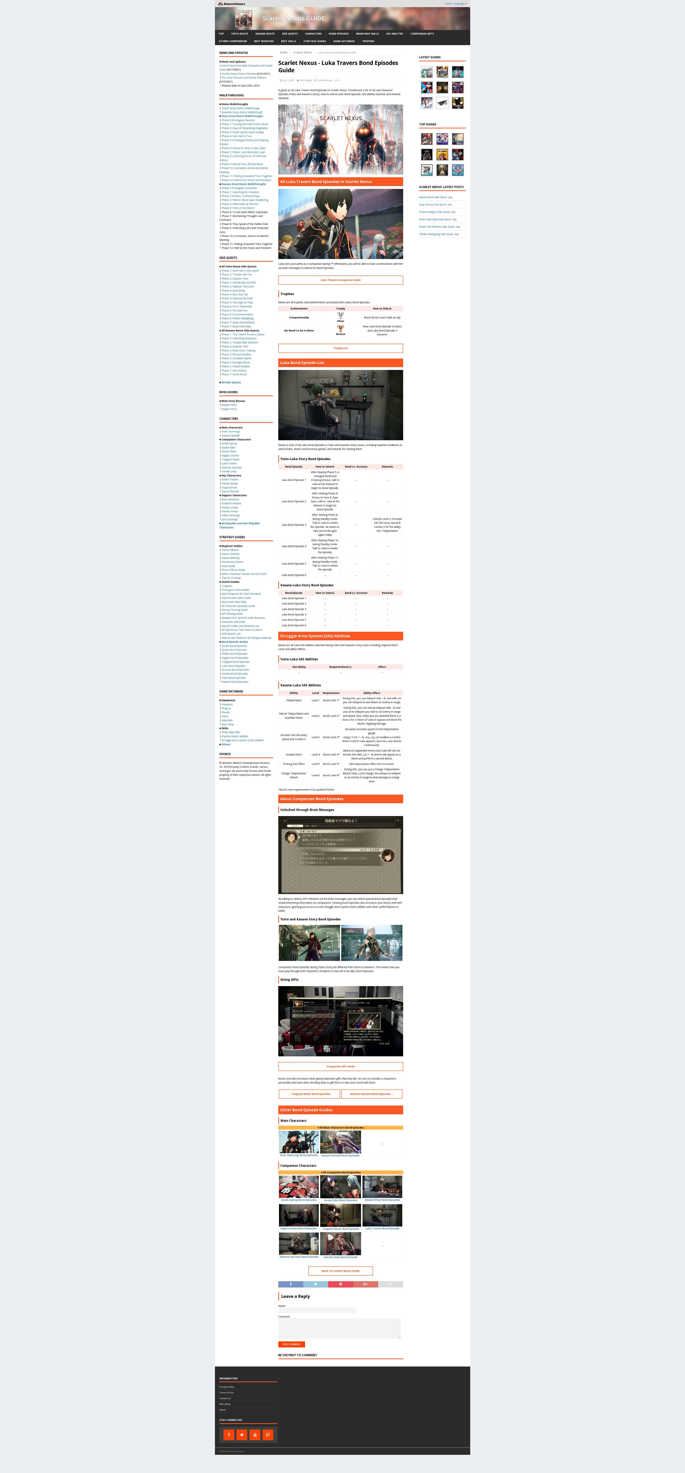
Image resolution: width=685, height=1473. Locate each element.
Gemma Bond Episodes (235, 669)
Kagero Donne (230, 455)
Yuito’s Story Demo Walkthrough (241, 108)
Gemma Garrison (232, 467)
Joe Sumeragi (229, 519)
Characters (313, 33)
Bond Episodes (339, 33)
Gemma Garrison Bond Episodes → (372, 1094)
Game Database (344, 41)
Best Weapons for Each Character (241, 593)
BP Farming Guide (232, 613)
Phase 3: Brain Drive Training (238, 350)
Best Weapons (264, 41)
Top (221, 33)
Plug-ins (226, 708)
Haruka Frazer (230, 511)
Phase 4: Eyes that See (235, 294)
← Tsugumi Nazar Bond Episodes (309, 1094)
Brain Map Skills (367, 33)
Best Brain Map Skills (234, 601)
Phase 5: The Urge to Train (237, 302)
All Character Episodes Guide (238, 606)
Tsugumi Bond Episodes (236, 661)
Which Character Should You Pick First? (244, 574)
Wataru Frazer (230, 507)
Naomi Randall (230, 491)
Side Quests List (231, 633)
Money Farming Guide (234, 609)
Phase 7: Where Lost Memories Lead (243, 152)
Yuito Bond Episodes (234, 677)
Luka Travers (229, 463)
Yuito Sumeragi (230, 431)
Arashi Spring (229, 443)
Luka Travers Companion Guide (341, 280)
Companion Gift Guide (341, 1066)
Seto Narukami (230, 499)
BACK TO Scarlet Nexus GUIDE (341, 1271)
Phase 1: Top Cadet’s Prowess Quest (243, 334)
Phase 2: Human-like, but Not (239, 282)
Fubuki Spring (229, 483)
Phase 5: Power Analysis (236, 366)
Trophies (368, 41)
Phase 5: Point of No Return (238, 208)
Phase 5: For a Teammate (237, 306)
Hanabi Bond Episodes (235, 673)
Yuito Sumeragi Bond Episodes (299, 1155)
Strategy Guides (314, 41)
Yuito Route (239, 33)
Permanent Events (232, 561)
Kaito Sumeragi (231, 515)
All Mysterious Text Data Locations (242, 629)
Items (225, 716)
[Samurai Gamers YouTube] (255, 1434)
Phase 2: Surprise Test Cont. (238, 286)
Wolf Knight (306, 80)
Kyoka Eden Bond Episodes (340, 1200)
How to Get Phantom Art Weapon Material (246, 637)
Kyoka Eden (228, 447)
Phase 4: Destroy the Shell (237, 298)
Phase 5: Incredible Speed (236, 358)
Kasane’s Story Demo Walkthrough (242, 112)
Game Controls (230, 554)
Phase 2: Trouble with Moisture (240, 342)
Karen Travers (230, 479)
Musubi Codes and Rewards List (240, 626)
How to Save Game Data (236, 598)
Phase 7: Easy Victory (234, 370)
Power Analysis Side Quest (434, 212)
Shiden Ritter (229, 451)
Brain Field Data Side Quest (435, 219)
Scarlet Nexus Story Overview (239, 73)
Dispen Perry (229, 409)
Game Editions (230, 550)
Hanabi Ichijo (229, 471)
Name (281, 1306)
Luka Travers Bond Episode (382, 1228)
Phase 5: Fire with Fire (234, 310)
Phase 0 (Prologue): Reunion (238, 120)
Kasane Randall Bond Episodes (341, 1155)
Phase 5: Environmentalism (237, 314)
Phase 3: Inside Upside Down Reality (243, 132)
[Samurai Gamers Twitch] (268, 1434)
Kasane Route (265, 33)
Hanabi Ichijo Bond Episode (340, 1257)
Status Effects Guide (233, 570)
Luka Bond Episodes (233, 665)
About (222, 1409)
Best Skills (288, 41)
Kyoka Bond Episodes (234, 649)
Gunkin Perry (229, 405)
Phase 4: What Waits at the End (240, 204)
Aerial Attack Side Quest (433, 197)
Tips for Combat (231, 578)
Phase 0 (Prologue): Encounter (239, 188)
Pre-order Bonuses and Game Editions (244, 77)
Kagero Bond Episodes (235, 657)
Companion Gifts (422, 33)
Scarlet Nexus (325, 80)
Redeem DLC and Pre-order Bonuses (243, 617)
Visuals (226, 712)
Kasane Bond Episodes (235, 681)
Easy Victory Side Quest (432, 204)
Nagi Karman (229, 487)
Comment (284, 1316)
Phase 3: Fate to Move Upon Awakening (245, 200)
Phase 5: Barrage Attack (236, 362)
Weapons (227, 704)
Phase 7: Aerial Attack (234, 374)
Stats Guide (228, 566)
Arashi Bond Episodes (234, 645)
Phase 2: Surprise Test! (235, 278)
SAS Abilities (394, 33)
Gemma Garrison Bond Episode (299, 1256)
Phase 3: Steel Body (234, 290)
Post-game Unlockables (235, 589)
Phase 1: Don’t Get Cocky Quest (240, 270)
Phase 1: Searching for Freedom (240, 192)
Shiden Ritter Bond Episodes (382, 1200)
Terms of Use (226, 1392)
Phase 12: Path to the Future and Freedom (246, 180)
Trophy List (340, 348)
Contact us (225, 1398)
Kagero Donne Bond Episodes (299, 1228)
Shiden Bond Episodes (235, 653)
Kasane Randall (231, 435)
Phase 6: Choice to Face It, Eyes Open (244, 148)
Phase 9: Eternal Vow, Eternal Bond (242, 164)
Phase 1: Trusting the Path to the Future (245, 124)
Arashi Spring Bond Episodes (298, 1200)
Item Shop (228, 724)
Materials (227, 720)
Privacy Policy (226, 1386)
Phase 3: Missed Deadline (237, 354)
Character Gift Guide (233, 621)
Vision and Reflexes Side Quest (437, 226)
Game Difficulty (231, 558)
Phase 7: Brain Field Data (236, 326)
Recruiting (224, 1404)
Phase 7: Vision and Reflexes (238, 322)
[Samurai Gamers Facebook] (229, 1434)
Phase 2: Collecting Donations (239, 338)
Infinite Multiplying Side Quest (436, 234)
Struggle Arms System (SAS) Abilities (243, 740)
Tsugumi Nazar (231, 459)
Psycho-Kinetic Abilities (235, 736)
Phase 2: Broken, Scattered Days (241, 196)
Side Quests (290, 33)
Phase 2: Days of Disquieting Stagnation (245, 128)
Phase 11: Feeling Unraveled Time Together (247, 176)
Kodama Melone (231, 503)
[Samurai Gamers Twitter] (242, 1434)
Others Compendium (233, 41)
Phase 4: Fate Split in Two (237, 136)
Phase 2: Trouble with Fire (237, 274)
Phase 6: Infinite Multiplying (237, 318)
